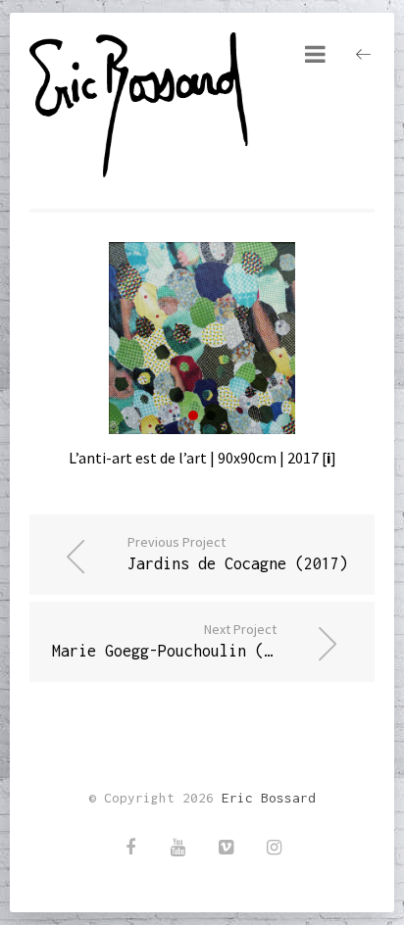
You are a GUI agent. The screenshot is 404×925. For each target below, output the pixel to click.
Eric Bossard (269, 797)
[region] (202, 338)
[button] (193, 415)
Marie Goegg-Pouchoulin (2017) (180, 639)
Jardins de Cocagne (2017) (237, 552)
